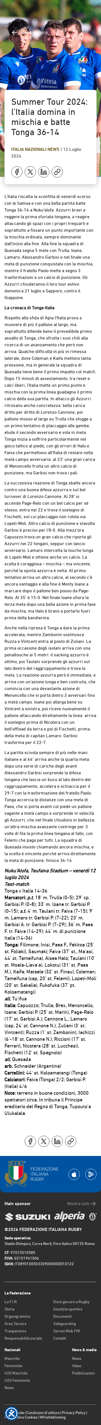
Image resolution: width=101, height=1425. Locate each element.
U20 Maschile (15, 1373)
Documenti (62, 1316)
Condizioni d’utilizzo (43, 1412)
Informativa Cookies (21, 1417)
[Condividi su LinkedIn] (43, 171)
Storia (9, 1309)
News (54, 149)
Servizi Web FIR (66, 1331)
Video (76, 1365)
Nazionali (36, 149)
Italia (18, 149)
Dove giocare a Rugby (71, 1301)
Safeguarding (64, 1323)
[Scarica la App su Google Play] (91, 1174)
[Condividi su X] (30, 171)
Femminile (13, 1365)
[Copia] (57, 171)
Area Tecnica (15, 1323)
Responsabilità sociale (23, 1338)
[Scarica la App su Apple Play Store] (74, 1174)
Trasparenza (15, 1331)
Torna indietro (34, 32)
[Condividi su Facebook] (16, 171)
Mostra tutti (78, 1203)
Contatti (59, 1338)
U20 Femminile (17, 1380)
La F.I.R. (11, 1301)
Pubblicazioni (83, 1373)
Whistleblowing (53, 1417)
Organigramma (17, 1316)
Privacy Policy (74, 1412)
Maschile (12, 1358)
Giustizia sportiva (67, 1309)
